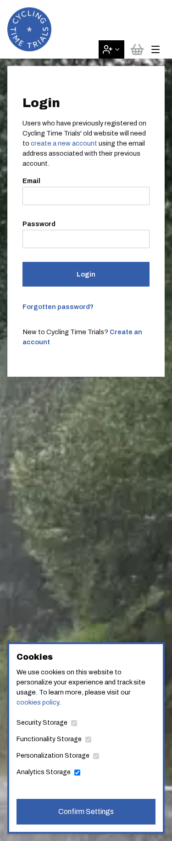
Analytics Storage (44, 772)
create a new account (64, 143)
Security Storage (42, 722)
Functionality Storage (49, 739)
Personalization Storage (53, 755)
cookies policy (38, 702)
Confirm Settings (86, 811)
